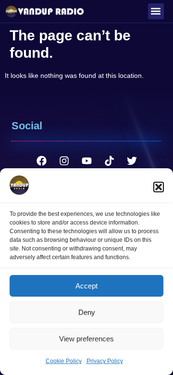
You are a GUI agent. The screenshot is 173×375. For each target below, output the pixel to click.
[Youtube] (86, 161)
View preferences (86, 339)
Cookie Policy (64, 361)
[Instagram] (64, 161)
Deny (86, 312)
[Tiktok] (109, 161)
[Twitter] (132, 161)
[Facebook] (41, 161)
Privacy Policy (104, 361)
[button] (158, 187)
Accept (86, 286)
